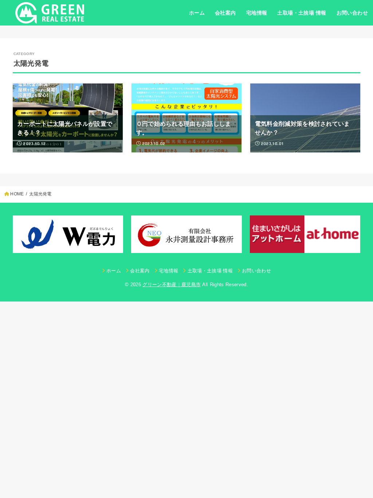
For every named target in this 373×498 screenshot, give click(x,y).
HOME (17, 194)
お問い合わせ (352, 13)
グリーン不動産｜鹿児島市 (171, 284)
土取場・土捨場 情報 (301, 13)
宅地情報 (256, 13)
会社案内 (225, 13)
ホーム (197, 13)
